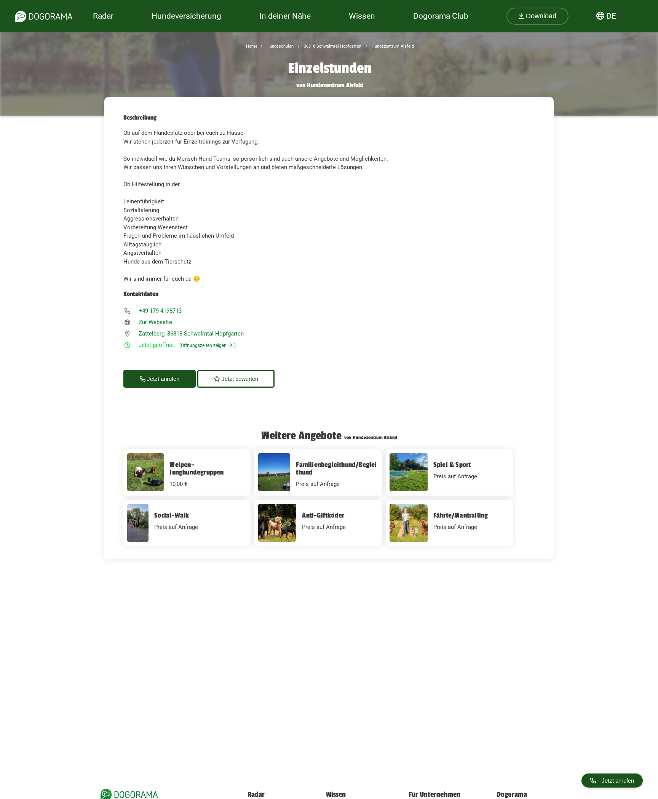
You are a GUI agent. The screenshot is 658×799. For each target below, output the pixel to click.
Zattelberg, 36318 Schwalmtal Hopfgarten (191, 333)
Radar (103, 16)
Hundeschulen (279, 46)
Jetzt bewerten (239, 379)
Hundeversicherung (186, 16)
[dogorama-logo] (43, 16)
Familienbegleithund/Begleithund (336, 468)
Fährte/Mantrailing (460, 515)
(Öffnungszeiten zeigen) (207, 345)
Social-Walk (171, 515)
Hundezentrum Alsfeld (392, 46)
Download (540, 16)
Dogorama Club (440, 16)
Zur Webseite (155, 322)
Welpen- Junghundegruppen (196, 468)
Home (251, 46)
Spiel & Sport (452, 464)
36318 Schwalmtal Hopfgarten (332, 46)
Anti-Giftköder (323, 515)
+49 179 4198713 (160, 310)
